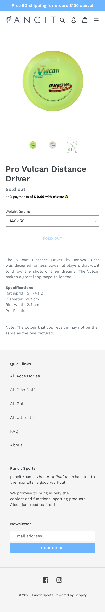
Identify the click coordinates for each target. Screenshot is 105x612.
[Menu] (96, 20)
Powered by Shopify (71, 595)
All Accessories (25, 376)
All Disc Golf (22, 389)
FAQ (14, 431)
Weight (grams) (19, 211)
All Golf (17, 403)
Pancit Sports (42, 595)
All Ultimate (22, 417)
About (16, 445)
